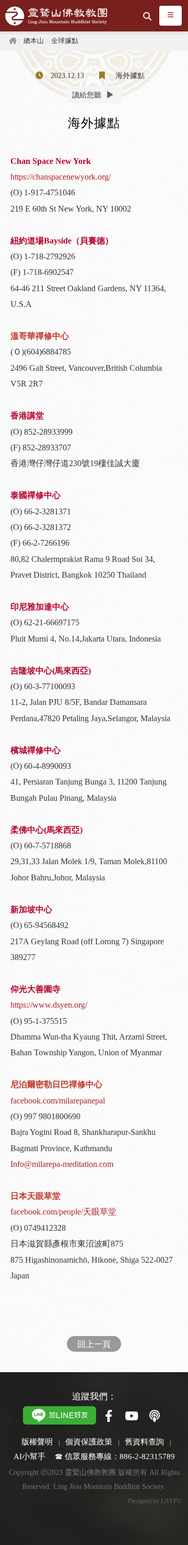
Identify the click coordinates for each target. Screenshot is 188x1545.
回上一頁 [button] (94, 1343)
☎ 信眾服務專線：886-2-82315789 (115, 1456)
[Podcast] (154, 1416)
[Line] (59, 1414)
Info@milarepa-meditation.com (61, 1164)
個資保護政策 (88, 1441)
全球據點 (64, 41)
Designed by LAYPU (155, 1501)
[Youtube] (131, 1416)
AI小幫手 (29, 1456)
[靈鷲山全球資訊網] (56, 16)
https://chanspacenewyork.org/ (60, 176)
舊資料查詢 (144, 1441)
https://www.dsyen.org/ (48, 1004)
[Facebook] (108, 1416)
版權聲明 (37, 1441)
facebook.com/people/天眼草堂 (63, 1211)
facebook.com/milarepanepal (57, 1100)
